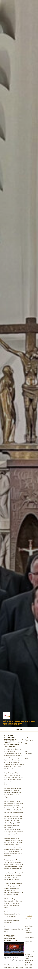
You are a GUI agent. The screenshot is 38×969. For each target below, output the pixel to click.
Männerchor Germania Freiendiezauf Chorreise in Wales (13, 937)
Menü (20, 729)
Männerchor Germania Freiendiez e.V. (19, 722)
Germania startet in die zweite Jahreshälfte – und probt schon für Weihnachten (13, 742)
